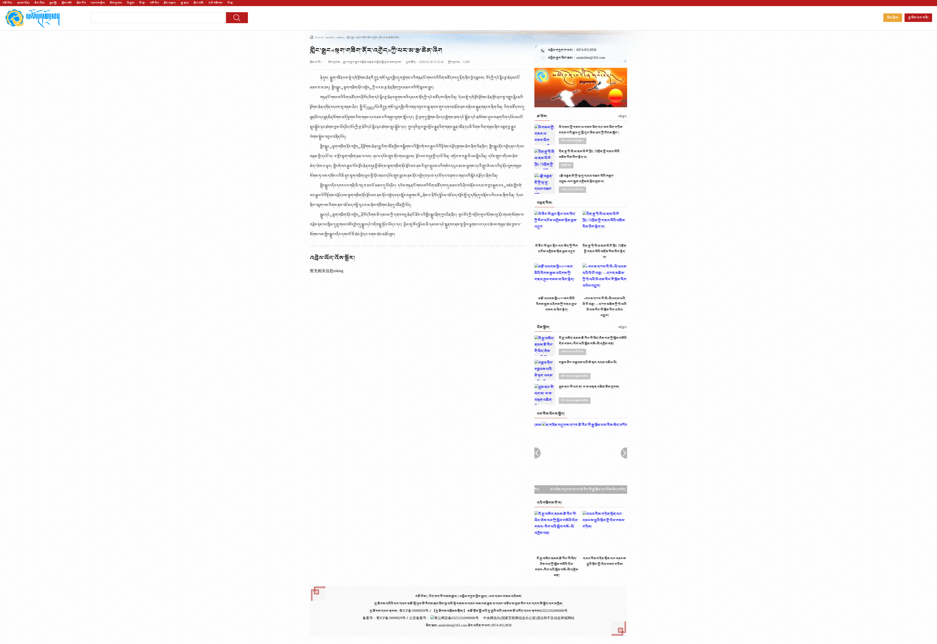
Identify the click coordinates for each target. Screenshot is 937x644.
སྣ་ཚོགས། (340, 38)
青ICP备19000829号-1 (392, 618)
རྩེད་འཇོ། (199, 2)
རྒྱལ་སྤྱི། (53, 2)
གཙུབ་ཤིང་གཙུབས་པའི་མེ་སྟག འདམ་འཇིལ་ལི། (588, 362)
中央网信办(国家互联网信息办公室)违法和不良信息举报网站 (528, 618)
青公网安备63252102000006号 (456, 618)
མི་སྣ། (142, 2)
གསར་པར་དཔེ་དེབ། (572, 189)
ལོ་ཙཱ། (230, 2)
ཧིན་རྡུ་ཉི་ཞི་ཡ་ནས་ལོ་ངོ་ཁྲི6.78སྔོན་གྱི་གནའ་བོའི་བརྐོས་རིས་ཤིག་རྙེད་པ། (589, 154)
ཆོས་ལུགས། (116, 2)
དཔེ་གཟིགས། (215, 2)
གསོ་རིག (154, 2)
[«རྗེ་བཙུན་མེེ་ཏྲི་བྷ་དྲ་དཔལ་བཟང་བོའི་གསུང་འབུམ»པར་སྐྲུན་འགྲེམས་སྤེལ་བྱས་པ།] (544, 183)
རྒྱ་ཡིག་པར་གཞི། (918, 17)
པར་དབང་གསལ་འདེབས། (505, 596)
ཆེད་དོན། (39, 2)
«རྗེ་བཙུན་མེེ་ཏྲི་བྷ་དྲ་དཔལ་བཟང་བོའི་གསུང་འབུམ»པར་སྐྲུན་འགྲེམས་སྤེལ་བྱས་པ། (586, 178)
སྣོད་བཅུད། (170, 2)
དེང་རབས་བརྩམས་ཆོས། (574, 376)
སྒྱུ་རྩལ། (185, 2)
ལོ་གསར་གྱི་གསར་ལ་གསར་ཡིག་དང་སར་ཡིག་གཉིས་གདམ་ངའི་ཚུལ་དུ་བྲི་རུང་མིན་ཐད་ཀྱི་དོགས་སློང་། (591, 130)
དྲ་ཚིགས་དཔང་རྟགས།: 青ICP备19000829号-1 (400, 611)
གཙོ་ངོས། (7, 2)
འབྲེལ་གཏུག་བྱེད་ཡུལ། (473, 596)
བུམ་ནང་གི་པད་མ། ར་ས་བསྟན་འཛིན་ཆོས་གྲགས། (589, 387)
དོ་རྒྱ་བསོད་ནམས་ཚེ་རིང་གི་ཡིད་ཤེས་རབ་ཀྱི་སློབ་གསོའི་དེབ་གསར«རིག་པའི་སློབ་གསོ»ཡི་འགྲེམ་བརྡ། (593, 341)
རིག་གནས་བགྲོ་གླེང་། (572, 141)
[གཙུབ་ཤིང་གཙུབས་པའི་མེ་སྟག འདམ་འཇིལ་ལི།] (544, 370)
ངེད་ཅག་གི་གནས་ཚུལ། (443, 596)
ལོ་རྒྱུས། (130, 2)
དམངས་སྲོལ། (98, 2)
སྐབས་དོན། (23, 2)
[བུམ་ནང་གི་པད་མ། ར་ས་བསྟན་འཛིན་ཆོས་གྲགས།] (544, 394)
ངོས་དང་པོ (319, 38)
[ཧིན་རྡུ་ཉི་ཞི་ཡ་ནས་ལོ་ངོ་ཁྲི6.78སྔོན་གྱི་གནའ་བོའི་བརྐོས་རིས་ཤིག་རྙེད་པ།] (544, 159)
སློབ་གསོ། (67, 2)
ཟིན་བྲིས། (892, 17)
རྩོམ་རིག (81, 2)
